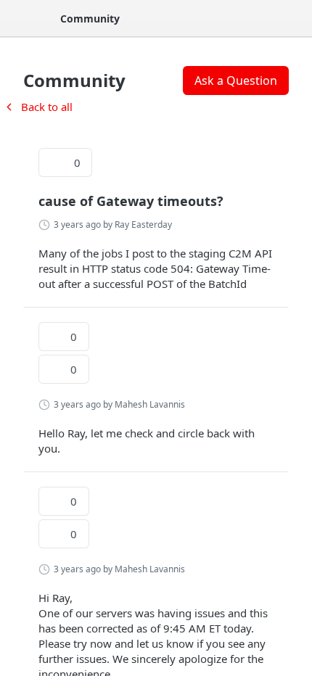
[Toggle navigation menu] (26, 18)
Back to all (37, 106)
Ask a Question (235, 80)
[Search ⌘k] (293, 18)
